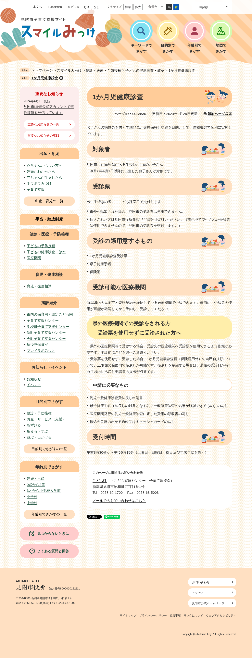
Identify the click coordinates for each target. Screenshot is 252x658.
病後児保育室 (37, 345)
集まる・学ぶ (37, 431)
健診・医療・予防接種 (103, 70)
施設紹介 (49, 302)
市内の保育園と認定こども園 (50, 314)
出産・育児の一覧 (49, 201)
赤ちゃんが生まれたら (44, 178)
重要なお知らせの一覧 (43, 124)
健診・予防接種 (39, 413)
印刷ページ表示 (220, 114)
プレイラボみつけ (41, 351)
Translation (55, 6)
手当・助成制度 (49, 219)
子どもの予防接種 (41, 246)
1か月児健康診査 (45, 78)
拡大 (138, 7)
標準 (128, 7)
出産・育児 (49, 153)
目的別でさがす (49, 401)
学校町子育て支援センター (48, 327)
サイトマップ (128, 615)
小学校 (32, 497)
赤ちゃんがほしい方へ (44, 165)
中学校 (32, 503)
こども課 (100, 481)
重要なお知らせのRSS (43, 135)
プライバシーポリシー (153, 615)
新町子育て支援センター (46, 333)
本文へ (37, 6)
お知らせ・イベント (49, 367)
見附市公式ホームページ (208, 603)
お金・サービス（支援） (46, 419)
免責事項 (175, 615)
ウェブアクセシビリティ (221, 615)
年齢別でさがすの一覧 (49, 514)
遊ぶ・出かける (39, 437)
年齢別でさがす (49, 467)
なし (96, 7)
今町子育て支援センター (46, 339)
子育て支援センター (43, 321)
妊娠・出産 (35, 479)
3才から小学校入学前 (44, 491)
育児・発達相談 (49, 274)
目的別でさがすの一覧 (49, 449)
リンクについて (193, 615)
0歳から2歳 (36, 485)
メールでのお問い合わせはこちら (119, 501)
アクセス (198, 592)
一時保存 (202, 7)
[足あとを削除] (61, 78)
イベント (34, 385)
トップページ (42, 70)
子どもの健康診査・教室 (144, 70)
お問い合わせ (201, 582)
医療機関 (34, 258)
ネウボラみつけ (39, 183)
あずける (34, 425)
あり (86, 7)
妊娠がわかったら (41, 171)
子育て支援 (35, 190)
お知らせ (34, 379)
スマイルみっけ (69, 70)
